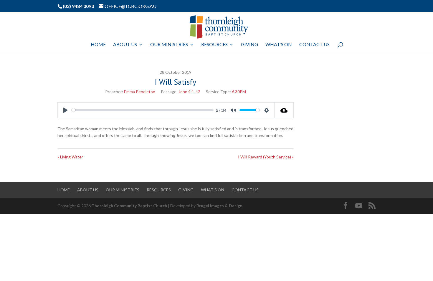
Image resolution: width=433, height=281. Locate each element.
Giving (249, 44)
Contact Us (314, 44)
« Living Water (70, 156)
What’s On (278, 44)
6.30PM (239, 91)
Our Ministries (169, 44)
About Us (125, 44)
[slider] (143, 110)
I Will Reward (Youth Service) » (266, 156)
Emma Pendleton (139, 91)
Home (98, 44)
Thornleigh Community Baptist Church (129, 205)
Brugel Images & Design (219, 205)
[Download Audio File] (284, 110)
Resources (214, 44)
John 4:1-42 (189, 91)
